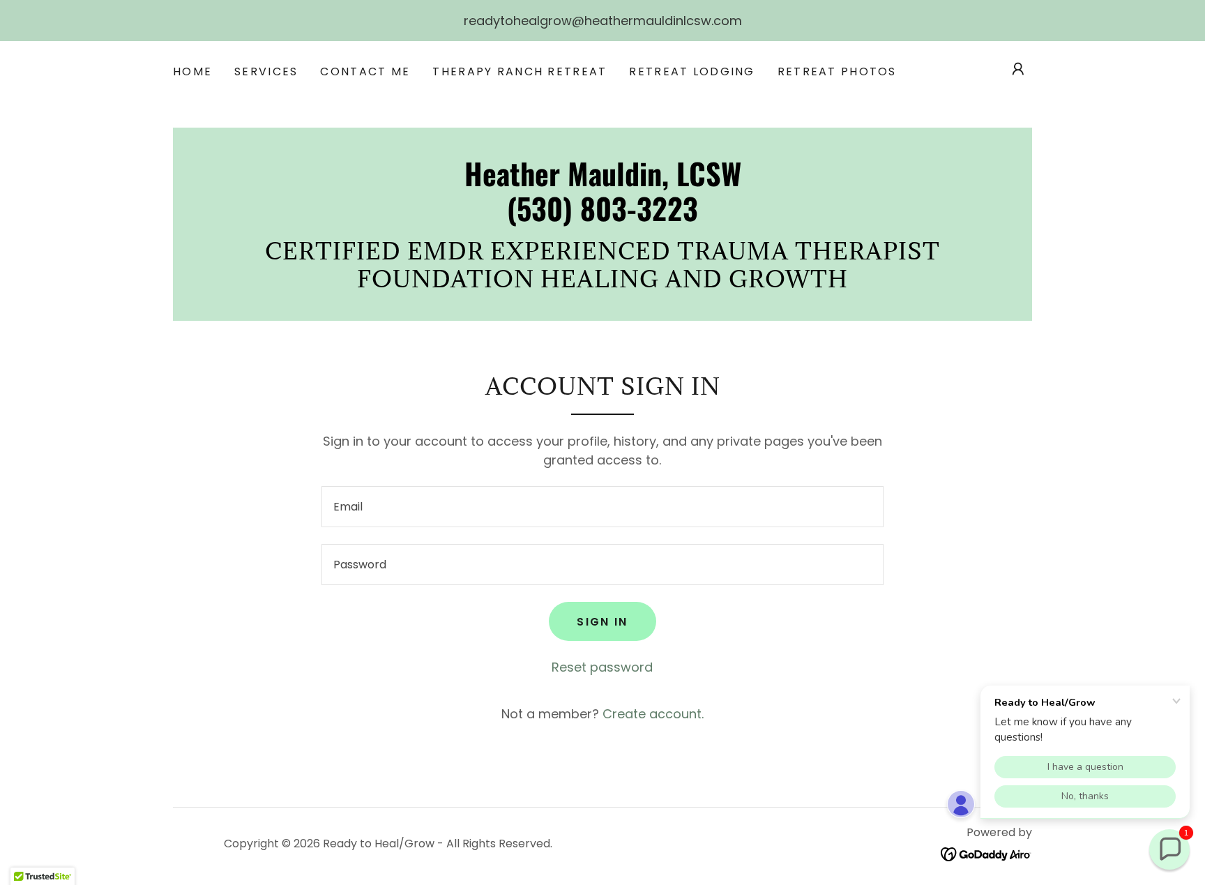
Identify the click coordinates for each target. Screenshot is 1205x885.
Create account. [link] (653, 714)
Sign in (602, 622)
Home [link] (192, 71)
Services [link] (266, 71)
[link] (602, 216)
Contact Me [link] (365, 71)
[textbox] (602, 506)
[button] (1018, 69)
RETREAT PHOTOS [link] (837, 71)
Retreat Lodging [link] (692, 71)
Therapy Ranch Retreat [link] (519, 71)
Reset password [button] (602, 667)
